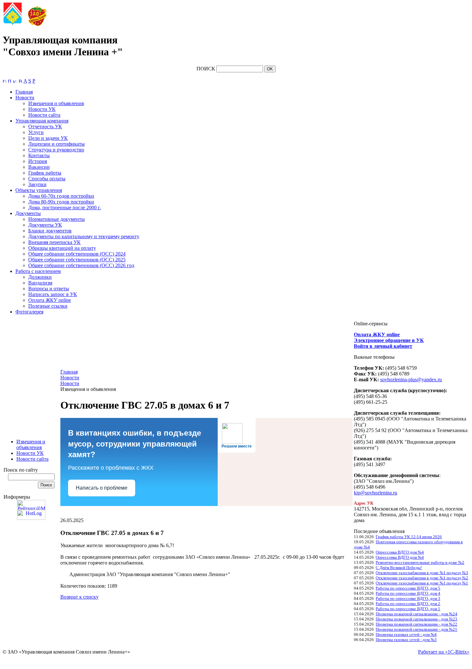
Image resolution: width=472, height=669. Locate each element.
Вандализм (40, 282)
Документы (28, 213)
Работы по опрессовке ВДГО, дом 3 (408, 598)
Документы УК (45, 225)
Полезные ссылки (47, 306)
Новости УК (42, 109)
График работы (44, 173)
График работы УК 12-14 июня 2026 (409, 536)
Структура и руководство (56, 149)
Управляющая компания (41, 120)
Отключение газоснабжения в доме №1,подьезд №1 (422, 583)
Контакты (39, 155)
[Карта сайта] (15, 81)
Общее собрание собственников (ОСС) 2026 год (81, 265)
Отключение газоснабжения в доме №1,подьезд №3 (422, 572)
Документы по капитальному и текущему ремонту (83, 236)
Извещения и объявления (56, 103)
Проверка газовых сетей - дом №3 (406, 639)
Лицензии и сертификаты (56, 144)
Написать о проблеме (101, 488)
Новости (24, 97)
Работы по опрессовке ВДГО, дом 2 (408, 603)
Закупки (37, 184)
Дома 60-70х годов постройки (61, 196)
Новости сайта (44, 115)
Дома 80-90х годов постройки (61, 201)
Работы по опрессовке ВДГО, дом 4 (408, 593)
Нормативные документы (56, 219)
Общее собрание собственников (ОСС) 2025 (77, 259)
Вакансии (39, 167)
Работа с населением (38, 271)
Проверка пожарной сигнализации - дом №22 (416, 624)
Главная (24, 92)
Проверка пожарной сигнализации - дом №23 (416, 619)
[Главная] (4, 81)
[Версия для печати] (20, 81)
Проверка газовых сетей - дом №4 (406, 634)
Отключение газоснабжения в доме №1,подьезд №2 (422, 577)
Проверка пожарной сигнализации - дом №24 (416, 613)
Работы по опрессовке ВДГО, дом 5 (408, 588)
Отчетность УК (45, 126)
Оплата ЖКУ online (49, 300)
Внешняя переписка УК (54, 242)
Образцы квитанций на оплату (62, 248)
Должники (40, 277)
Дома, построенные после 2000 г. (64, 207)
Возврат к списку (79, 597)
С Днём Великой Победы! (399, 567)
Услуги (36, 132)
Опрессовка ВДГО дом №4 (400, 552)
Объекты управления (38, 190)
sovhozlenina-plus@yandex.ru (411, 379)
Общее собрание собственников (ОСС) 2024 (77, 254)
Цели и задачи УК (48, 138)
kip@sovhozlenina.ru (375, 492)
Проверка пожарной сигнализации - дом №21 (416, 629)
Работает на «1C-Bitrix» (443, 652)
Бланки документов (50, 230)
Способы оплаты (47, 178)
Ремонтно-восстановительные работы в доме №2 (420, 562)
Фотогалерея (29, 311)
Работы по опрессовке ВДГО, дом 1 (408, 608)
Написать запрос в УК (52, 294)
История (37, 161)
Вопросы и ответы (48, 288)
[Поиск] (10, 81)
